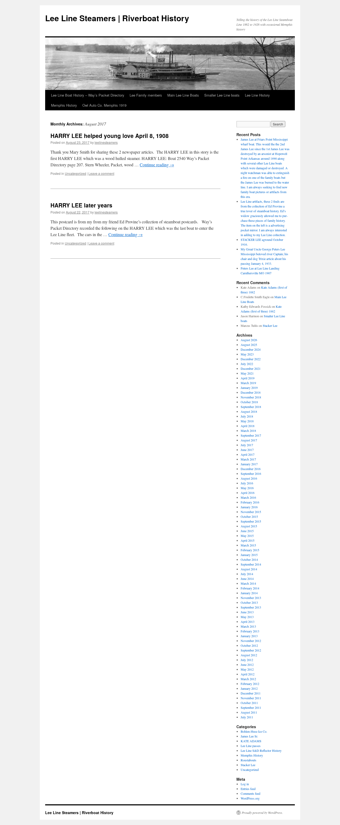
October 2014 (249, 559)
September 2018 (251, 407)
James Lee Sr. (249, 736)
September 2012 (251, 650)
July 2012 (247, 660)
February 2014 (250, 588)
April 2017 (247, 454)
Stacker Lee (270, 325)
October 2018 (249, 402)
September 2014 (251, 564)
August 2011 (249, 712)
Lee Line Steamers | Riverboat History (117, 18)
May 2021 (247, 373)
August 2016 (249, 478)
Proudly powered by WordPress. (262, 812)
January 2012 (249, 688)
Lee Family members (146, 95)
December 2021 (251, 368)
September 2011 (251, 707)
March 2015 (248, 545)
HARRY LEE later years (81, 205)
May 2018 (247, 421)
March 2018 (248, 430)
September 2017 (251, 435)
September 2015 (251, 521)
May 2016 (247, 488)
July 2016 (247, 483)
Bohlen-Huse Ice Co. (254, 731)
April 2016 (247, 492)
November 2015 (251, 512)
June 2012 (247, 664)
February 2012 (250, 683)
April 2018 (247, 426)
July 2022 (247, 364)
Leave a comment (101, 173)
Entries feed (248, 789)
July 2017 (247, 445)
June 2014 (247, 578)
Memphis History (64, 105)
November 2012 (251, 641)
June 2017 (247, 450)
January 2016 (249, 507)
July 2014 (247, 574)
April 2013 (247, 621)
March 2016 (248, 497)
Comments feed (250, 793)
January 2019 (249, 387)
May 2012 (247, 669)
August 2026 (249, 340)
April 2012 (247, 674)
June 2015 (247, 531)
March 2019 (248, 383)
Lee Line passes (251, 746)
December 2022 (251, 359)
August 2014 (249, 569)
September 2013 (251, 607)
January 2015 (249, 555)
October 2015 (249, 516)
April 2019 (247, 378)
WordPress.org (250, 798)
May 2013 (247, 617)
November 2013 (251, 598)
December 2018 (251, 392)
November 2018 (251, 397)
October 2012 (249, 645)
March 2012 (248, 679)
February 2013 (250, 631)
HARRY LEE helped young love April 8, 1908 (109, 136)
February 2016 (250, 502)
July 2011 (247, 717)
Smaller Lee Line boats (222, 95)
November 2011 (251, 698)
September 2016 (251, 473)
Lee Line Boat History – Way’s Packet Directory (87, 95)
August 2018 (249, 411)
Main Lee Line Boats (183, 95)
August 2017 (249, 440)
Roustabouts (248, 760)
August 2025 (249, 344)
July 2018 (247, 416)
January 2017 (249, 464)
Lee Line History (257, 95)
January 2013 (249, 636)
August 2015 (249, 526)
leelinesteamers (106, 142)
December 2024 (251, 349)
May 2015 (247, 535)
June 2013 (247, 612)
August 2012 (249, 655)
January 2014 (249, 593)
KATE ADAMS (251, 741)
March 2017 (248, 459)
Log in (245, 784)
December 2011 (251, 693)
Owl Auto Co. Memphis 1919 (104, 105)
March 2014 (248, 583)
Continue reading (157, 164)
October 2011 (249, 703)
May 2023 (247, 354)
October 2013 (249, 602)
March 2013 (248, 626)
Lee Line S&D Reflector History (261, 750)
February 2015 (250, 550)
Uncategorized (75, 173)
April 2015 (247, 540)
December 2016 (251, 469)
